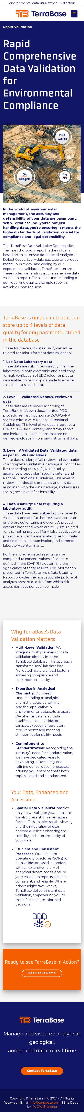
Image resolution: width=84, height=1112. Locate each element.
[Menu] (74, 13)
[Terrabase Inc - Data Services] (41, 13)
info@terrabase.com (45, 1102)
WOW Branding (45, 1107)
